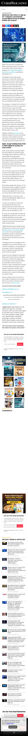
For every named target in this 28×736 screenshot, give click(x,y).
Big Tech (12, 309)
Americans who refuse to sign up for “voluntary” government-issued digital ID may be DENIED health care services (17, 552)
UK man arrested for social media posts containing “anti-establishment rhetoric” (16, 648)
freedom (16, 312)
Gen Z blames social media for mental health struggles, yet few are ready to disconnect (16, 544)
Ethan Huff (12, 23)
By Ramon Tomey (16, 582)
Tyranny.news (16, 283)
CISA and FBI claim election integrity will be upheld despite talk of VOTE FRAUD (17, 631)
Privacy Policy (10, 723)
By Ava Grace (15, 598)
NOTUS (4, 320)
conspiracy (5, 311)
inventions (12, 318)
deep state (18, 311)
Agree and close (12, 727)
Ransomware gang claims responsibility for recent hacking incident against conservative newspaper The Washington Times (16, 623)
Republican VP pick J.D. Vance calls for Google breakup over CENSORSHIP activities (16, 596)
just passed (16, 133)
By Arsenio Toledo (16, 667)
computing (18, 309)
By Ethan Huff (15, 555)
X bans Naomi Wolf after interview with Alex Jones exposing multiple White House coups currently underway (16, 656)
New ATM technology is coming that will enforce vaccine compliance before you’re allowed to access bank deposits (16, 587)
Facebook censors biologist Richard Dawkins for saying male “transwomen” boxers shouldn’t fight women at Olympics (16, 678)
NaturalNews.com (7, 292)
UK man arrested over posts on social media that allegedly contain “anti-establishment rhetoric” (16, 615)
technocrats (12, 322)
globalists (12, 314)
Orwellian (12, 320)
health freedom (9, 316)
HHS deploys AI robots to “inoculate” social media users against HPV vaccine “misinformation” (15, 561)
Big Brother (18, 307)
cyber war (12, 311)
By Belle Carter (16, 634)
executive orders (9, 312)
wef (23, 322)
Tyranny (19, 322)
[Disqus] (14, 432)
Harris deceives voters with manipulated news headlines (15, 694)
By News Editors (16, 650)
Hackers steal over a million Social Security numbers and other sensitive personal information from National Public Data (17, 570)
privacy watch (20, 320)
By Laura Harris (16, 573)
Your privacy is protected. (8, 348)
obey (8, 320)
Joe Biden (18, 318)
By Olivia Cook (16, 546)
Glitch (7, 314)
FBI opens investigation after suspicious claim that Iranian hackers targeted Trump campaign (16, 664)
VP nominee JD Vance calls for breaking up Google (15, 670)
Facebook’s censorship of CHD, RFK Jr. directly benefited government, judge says (16, 701)
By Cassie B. (15, 618)
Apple (13, 307)
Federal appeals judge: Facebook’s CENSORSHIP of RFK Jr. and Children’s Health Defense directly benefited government (16, 687)
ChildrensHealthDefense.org (10, 289)
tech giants (5, 322)
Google (17, 314)
